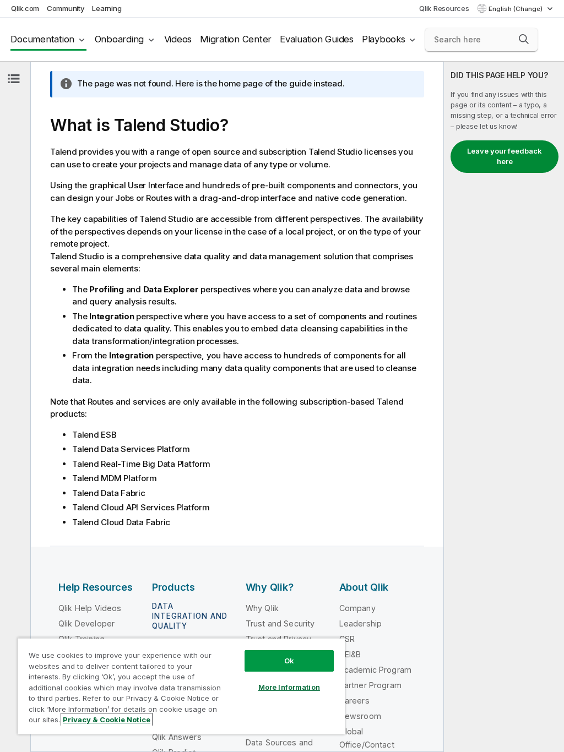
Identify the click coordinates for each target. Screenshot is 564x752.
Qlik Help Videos (90, 608)
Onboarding (119, 39)
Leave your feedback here (504, 156)
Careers (354, 700)
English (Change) (516, 9)
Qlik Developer (86, 623)
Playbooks (383, 39)
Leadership (360, 623)
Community (66, 8)
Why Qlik (262, 608)
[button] (524, 39)
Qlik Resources (444, 8)
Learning (106, 8)
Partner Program (370, 685)
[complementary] (504, 407)
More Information (289, 687)
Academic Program (375, 669)
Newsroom (360, 716)
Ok (289, 660)
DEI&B (350, 654)
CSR (347, 639)
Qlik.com (25, 8)
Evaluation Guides (317, 39)
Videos (178, 39)
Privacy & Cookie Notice (106, 719)
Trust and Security (280, 623)
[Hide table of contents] (14, 78)
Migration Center (236, 39)
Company (357, 608)
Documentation (42, 39)
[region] (181, 685)
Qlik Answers (177, 737)
